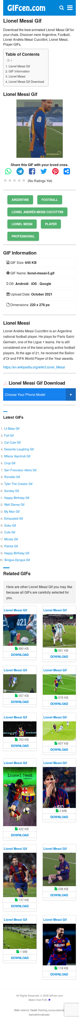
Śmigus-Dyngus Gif (17, 560)
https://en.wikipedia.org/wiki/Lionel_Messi (34, 367)
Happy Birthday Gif (16, 498)
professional (23, 236)
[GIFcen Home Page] (26, 7)
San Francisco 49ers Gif (20, 470)
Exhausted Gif (13, 518)
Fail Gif (9, 435)
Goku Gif (10, 525)
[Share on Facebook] (34, 173)
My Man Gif (12, 511)
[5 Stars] (24, 180)
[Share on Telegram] (22, 173)
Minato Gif (11, 539)
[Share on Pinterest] (57, 173)
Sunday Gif (11, 491)
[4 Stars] (19, 180)
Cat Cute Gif (12, 442)
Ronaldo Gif (12, 477)
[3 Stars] (14, 180)
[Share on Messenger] (69, 173)
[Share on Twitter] (45, 173)
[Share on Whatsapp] (10, 173)
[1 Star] (5, 180)
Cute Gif (9, 532)
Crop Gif (9, 463)
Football (50, 200)
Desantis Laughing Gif (19, 449)
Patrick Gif (11, 546)
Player (51, 224)
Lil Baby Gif (11, 428)
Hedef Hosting (38, 1010)
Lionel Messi (17, 76)
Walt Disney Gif (14, 504)
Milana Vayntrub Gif (17, 456)
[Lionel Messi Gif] (39, 128)
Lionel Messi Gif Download (26, 81)
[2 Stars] (10, 180)
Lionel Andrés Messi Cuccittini (37, 212)
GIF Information (19, 71)
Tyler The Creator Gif (18, 484)
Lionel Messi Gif (19, 66)
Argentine (20, 200)
